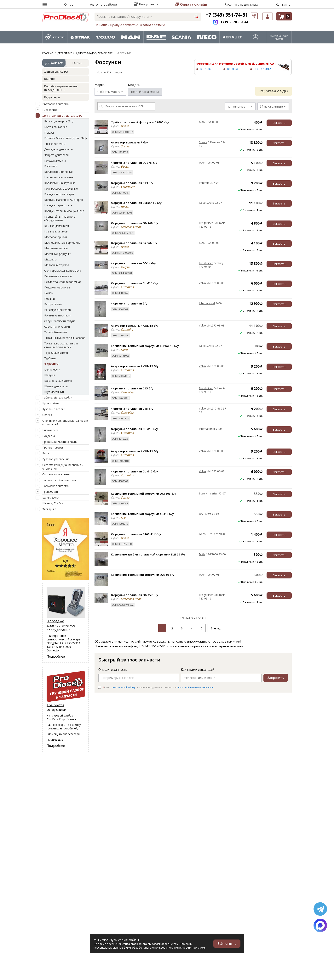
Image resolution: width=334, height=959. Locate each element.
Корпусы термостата (58, 205)
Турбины (50, 358)
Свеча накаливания (57, 326)
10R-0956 (233, 69)
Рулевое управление (55, 459)
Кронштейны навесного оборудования (60, 218)
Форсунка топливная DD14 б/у (133, 263)
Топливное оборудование (59, 480)
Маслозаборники (55, 237)
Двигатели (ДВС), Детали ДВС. (62, 115)
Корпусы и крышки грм (59, 194)
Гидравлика (50, 110)
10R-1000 (205, 69)
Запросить (276, 678)
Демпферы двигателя (58, 149)
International (207, 303)
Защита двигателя (56, 155)
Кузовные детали (53, 409)
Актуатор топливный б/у (129, 142)
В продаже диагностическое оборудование (61, 625)
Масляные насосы (56, 248)
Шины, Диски (50, 497)
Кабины (49, 79)
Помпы (48, 293)
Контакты (283, 4)
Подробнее (56, 656)
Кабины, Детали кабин (57, 397)
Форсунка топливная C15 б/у (132, 388)
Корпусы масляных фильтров (63, 200)
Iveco (202, 202)
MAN (202, 122)
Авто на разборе (103, 4)
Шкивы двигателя (56, 386)
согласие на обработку (123, 687)
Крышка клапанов (56, 231)
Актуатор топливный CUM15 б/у (134, 325)
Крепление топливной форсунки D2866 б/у (142, 575)
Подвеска (48, 436)
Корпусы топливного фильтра (64, 211)
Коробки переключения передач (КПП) (61, 88)
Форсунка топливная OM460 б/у (134, 223)
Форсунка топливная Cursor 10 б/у (136, 203)
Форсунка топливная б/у (129, 303)
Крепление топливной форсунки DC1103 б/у (143, 493)
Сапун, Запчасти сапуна (59, 321)
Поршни (49, 298)
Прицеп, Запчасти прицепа (59, 441)
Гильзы (49, 132)
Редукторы (52, 97)
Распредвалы (53, 304)
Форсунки (51, 364)
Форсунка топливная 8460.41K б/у (136, 534)
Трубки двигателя (56, 352)
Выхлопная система (55, 104)
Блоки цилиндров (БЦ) (58, 121)
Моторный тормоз (56, 265)
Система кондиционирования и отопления (62, 466)
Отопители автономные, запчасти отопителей (65, 422)
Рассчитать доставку (241, 4)
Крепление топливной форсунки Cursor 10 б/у (145, 346)
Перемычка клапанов (58, 276)
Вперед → (218, 628)
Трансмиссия (50, 491)
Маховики (50, 259)
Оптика (47, 415)
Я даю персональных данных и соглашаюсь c (158, 687)
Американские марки (279, 37)
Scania (203, 142)
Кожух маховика (55, 160)
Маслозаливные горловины (62, 242)
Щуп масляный (54, 392)
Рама (45, 453)
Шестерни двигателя (58, 380)
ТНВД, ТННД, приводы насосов (64, 338)
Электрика (49, 509)
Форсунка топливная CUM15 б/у (134, 283)
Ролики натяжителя (57, 315)
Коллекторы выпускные (59, 183)
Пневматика (50, 430)
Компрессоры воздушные (61, 188)
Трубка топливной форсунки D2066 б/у (140, 122)
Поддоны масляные (57, 287)
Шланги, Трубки (52, 503)
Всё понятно (226, 943)
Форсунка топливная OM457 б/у (134, 595)
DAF (201, 514)
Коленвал (50, 166)
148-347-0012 (262, 69)
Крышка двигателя (56, 226)
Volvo (202, 283)
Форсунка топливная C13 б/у (132, 183)
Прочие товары (52, 447)
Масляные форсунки (57, 254)
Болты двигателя (55, 127)
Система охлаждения (56, 474)
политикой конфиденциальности (196, 687)
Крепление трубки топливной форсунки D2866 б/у (148, 554)
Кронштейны (50, 403)
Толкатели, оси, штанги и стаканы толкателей (61, 345)
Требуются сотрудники (56, 707)
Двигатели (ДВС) (56, 71)
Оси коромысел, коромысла (62, 270)
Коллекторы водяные (58, 172)
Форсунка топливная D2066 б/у (134, 243)
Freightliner (206, 223)
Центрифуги (52, 369)
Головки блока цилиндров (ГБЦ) (65, 138)
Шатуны (49, 375)
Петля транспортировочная (62, 282)
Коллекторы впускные (58, 177)
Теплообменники (55, 332)
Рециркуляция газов (57, 310)
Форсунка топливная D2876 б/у (134, 162)
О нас (68, 4)
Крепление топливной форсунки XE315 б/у (142, 514)
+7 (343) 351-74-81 (227, 14)
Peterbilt (204, 183)
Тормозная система (55, 486)
